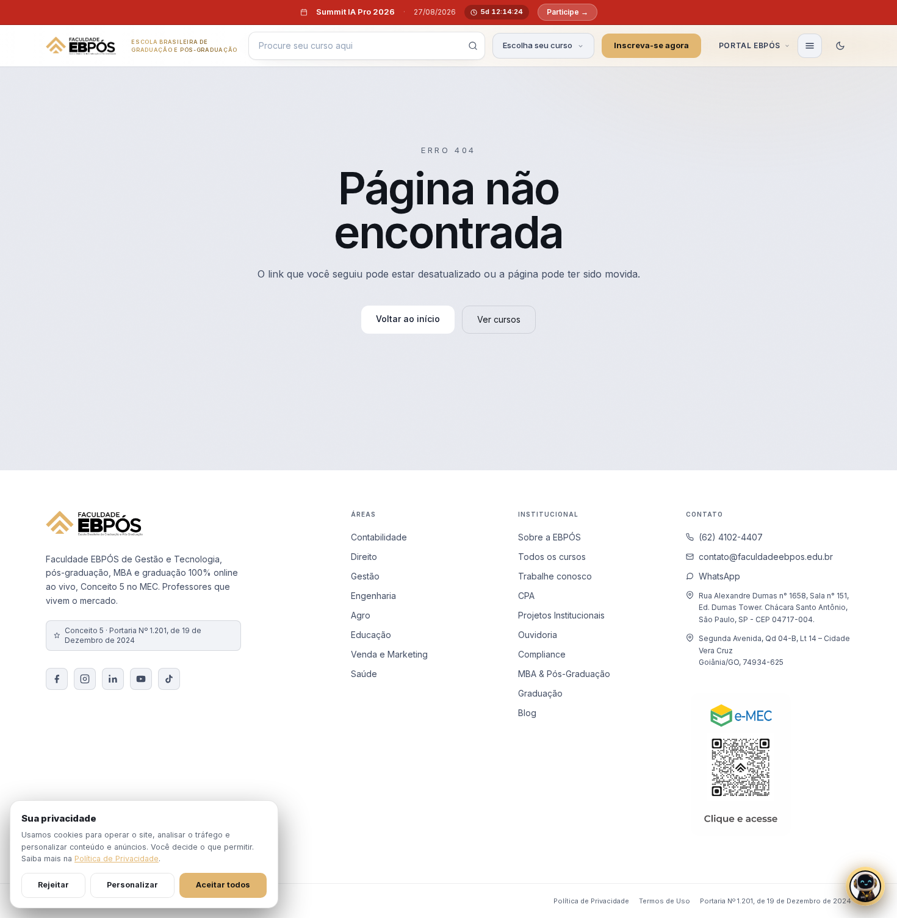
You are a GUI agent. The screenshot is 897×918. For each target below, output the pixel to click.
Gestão (365, 576)
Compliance (542, 654)
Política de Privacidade (591, 901)
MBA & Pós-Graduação (564, 674)
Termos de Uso (664, 901)
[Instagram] (85, 679)
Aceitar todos (223, 884)
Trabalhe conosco (555, 576)
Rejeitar (53, 884)
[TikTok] (169, 679)
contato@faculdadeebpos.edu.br (766, 556)
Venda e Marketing (389, 654)
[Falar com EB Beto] (865, 886)
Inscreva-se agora (651, 45)
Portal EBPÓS (749, 45)
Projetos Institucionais (561, 615)
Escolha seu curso (537, 45)
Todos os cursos (552, 556)
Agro (360, 615)
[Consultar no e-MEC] (741, 764)
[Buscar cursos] (473, 46)
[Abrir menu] (810, 46)
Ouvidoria (537, 634)
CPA (526, 595)
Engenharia (373, 595)
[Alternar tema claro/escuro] (840, 46)
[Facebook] (57, 679)
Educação (371, 634)
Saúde (364, 674)
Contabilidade (379, 537)
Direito (364, 556)
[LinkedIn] (113, 679)
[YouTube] (141, 679)
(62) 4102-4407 (731, 537)
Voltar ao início (408, 319)
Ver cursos (499, 319)
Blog (527, 713)
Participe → (567, 11)
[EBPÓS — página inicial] (81, 46)
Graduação (540, 693)
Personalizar (132, 884)
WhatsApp (719, 576)
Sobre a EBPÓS (549, 537)
